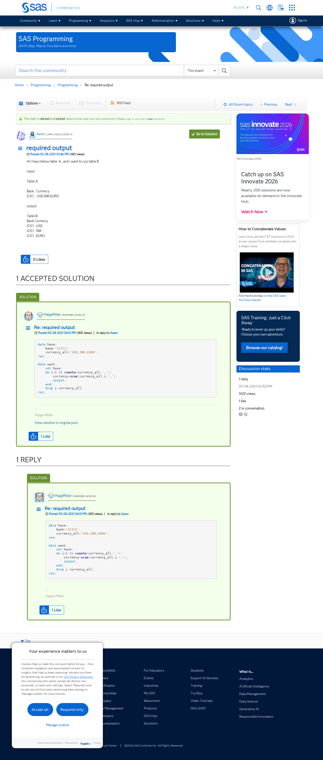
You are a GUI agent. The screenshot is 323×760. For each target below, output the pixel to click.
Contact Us (281, 8)
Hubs (216, 20)
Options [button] (32, 103)
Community (28, 20)
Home (19, 85)
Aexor (40, 134)
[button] (21, 148)
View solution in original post (56, 423)
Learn (53, 20)
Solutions (193, 20)
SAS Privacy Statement (78, 676)
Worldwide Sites (270, 8)
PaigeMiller (52, 314)
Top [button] (28, 641)
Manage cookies (57, 725)
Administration (163, 20)
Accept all (39, 709)
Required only (72, 709)
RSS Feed (124, 103)
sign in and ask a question (145, 119)
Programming (78, 20)
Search (259, 8)
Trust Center (109, 745)
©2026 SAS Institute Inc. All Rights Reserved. (153, 745)
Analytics (107, 20)
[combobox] (123, 70)
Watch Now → (254, 211)
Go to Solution (207, 134)
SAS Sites (292, 8)
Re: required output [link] (99, 85)
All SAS (238, 7)
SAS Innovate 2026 (248, 158)
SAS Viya (133, 20)
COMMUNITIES (68, 8)
